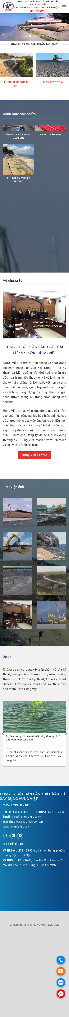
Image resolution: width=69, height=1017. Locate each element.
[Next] (66, 733)
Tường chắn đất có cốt (16, 84)
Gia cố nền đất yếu (52, 82)
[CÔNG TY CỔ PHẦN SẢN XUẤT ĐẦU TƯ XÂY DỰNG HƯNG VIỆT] (8, 6)
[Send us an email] (13, 836)
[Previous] (3, 733)
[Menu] (64, 6)
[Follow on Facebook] (6, 836)
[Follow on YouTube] (20, 836)
